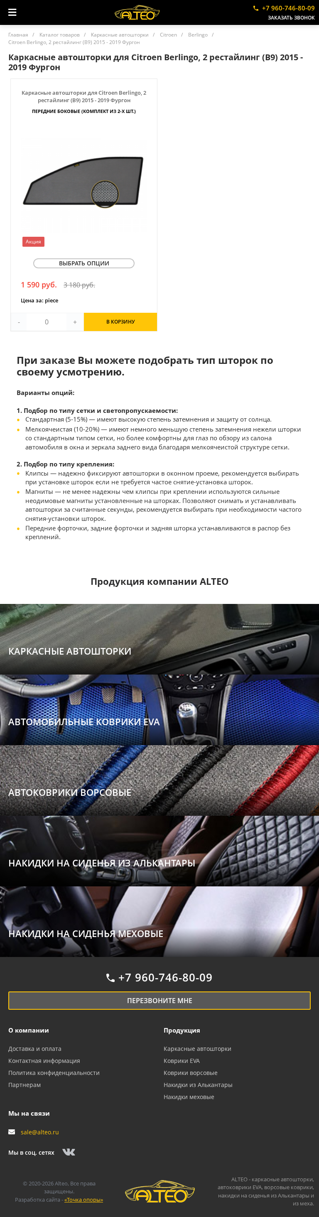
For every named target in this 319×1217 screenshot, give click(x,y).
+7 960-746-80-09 (288, 8)
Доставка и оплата (34, 1049)
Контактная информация (44, 1061)
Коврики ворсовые (191, 1073)
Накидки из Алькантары (198, 1085)
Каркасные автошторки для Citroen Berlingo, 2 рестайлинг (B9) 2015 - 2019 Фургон (84, 101)
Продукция (182, 1030)
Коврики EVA (182, 1061)
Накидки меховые (189, 1097)
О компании (28, 1030)
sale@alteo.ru (40, 1132)
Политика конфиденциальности (54, 1073)
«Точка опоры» (83, 1199)
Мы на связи (29, 1113)
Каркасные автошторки (197, 1049)
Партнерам (24, 1085)
